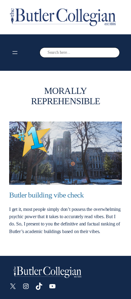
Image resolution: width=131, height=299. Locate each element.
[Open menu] (15, 52)
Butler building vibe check (46, 195)
